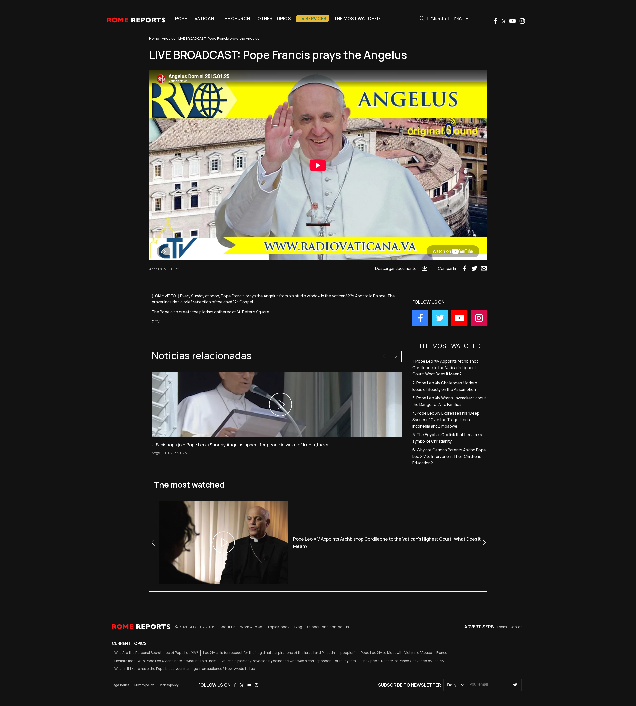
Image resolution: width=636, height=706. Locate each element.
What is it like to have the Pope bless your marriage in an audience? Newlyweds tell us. (185, 668)
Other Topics (274, 18)
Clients (438, 19)
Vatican (204, 18)
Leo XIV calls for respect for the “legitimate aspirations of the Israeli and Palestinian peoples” (279, 652)
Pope (181, 18)
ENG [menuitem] (458, 19)
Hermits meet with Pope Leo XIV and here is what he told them (165, 660)
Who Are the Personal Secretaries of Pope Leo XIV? (156, 652)
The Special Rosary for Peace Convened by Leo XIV (402, 660)
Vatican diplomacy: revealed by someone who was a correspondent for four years (289, 660)
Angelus (168, 38)
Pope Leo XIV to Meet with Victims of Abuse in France (404, 652)
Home (154, 38)
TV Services (312, 18)
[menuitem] (460, 18)
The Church (235, 18)
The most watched (357, 18)
